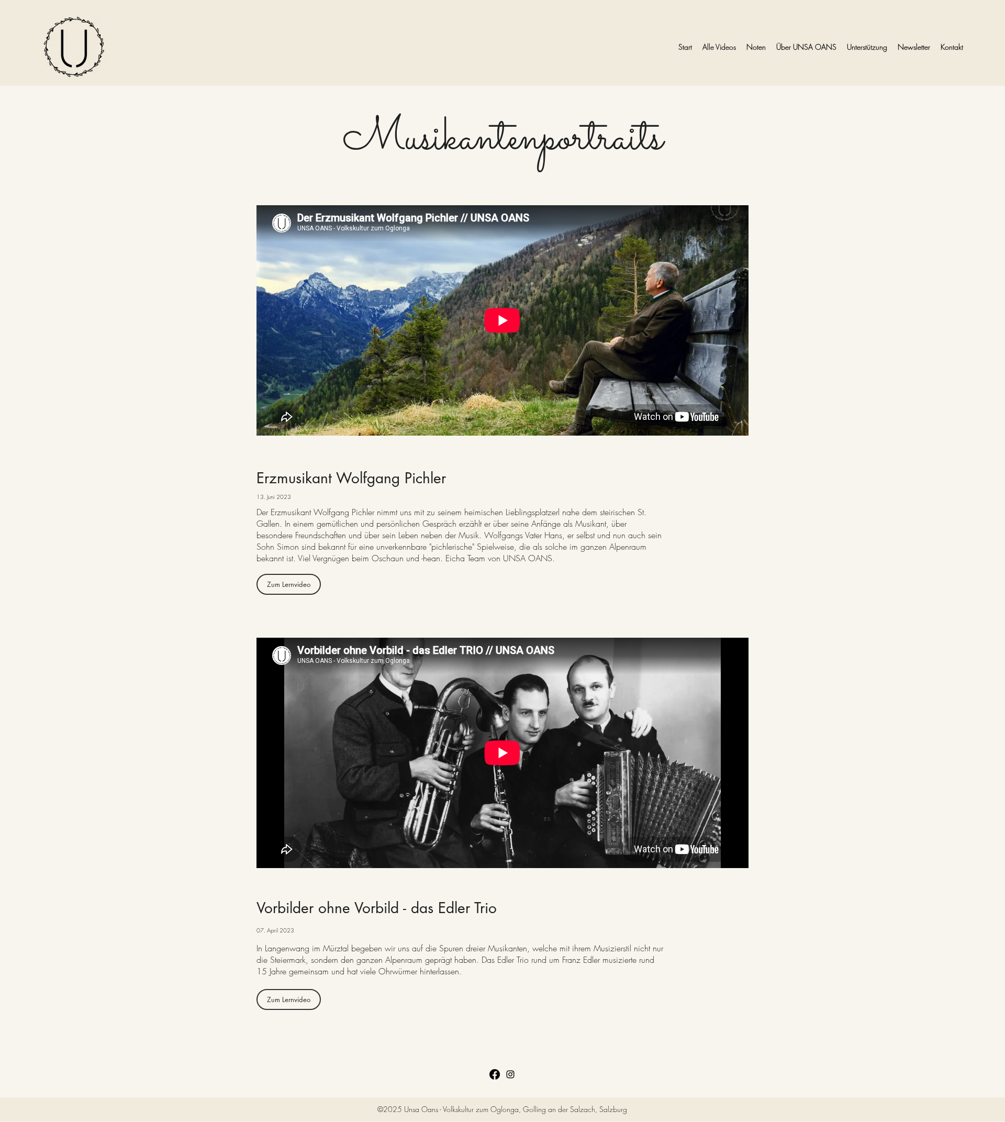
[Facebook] (494, 1074)
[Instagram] (510, 1074)
